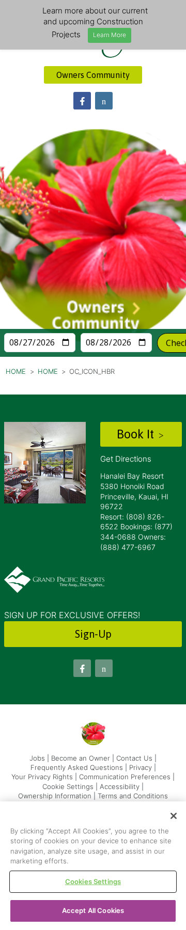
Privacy (140, 767)
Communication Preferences (125, 777)
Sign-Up (93, 634)
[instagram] (104, 100)
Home (16, 371)
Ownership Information (54, 796)
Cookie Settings (68, 786)
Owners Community (93, 75)
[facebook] (82, 100)
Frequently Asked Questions (76, 767)
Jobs (37, 758)
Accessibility (120, 786)
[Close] (173, 816)
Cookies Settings (93, 881)
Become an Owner (80, 758)
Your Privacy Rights (42, 777)
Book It (137, 434)
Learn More (109, 35)
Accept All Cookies (93, 910)
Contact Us (134, 758)
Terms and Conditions (133, 796)
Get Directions (125, 459)
